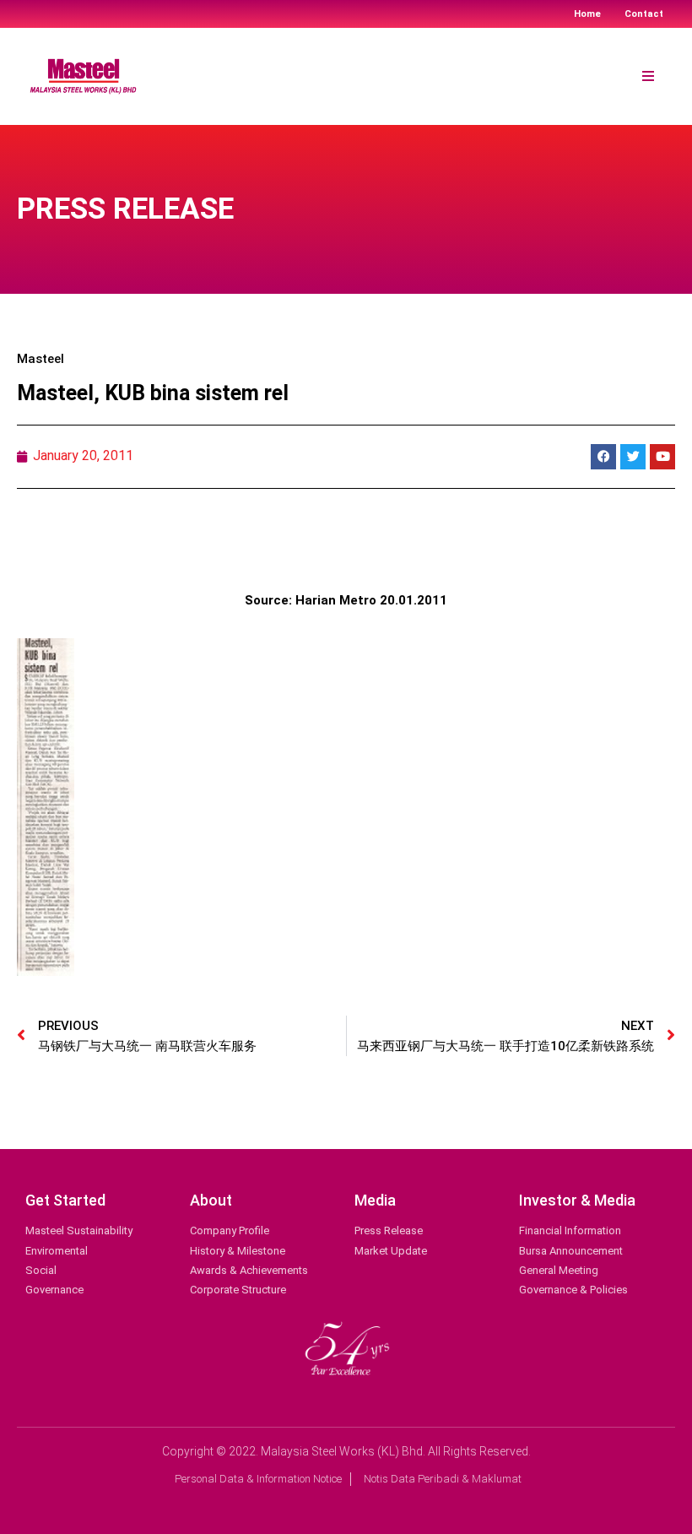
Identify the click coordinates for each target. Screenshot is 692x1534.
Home (587, 13)
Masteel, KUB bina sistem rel (153, 393)
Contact (643, 13)
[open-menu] (648, 77)
